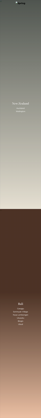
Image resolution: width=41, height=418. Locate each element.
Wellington (20, 111)
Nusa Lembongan (20, 315)
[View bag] (39, 3)
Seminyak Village (20, 311)
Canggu (20, 308)
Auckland (20, 108)
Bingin (20, 321)
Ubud (20, 324)
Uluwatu (20, 318)
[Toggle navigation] (2, 3)
